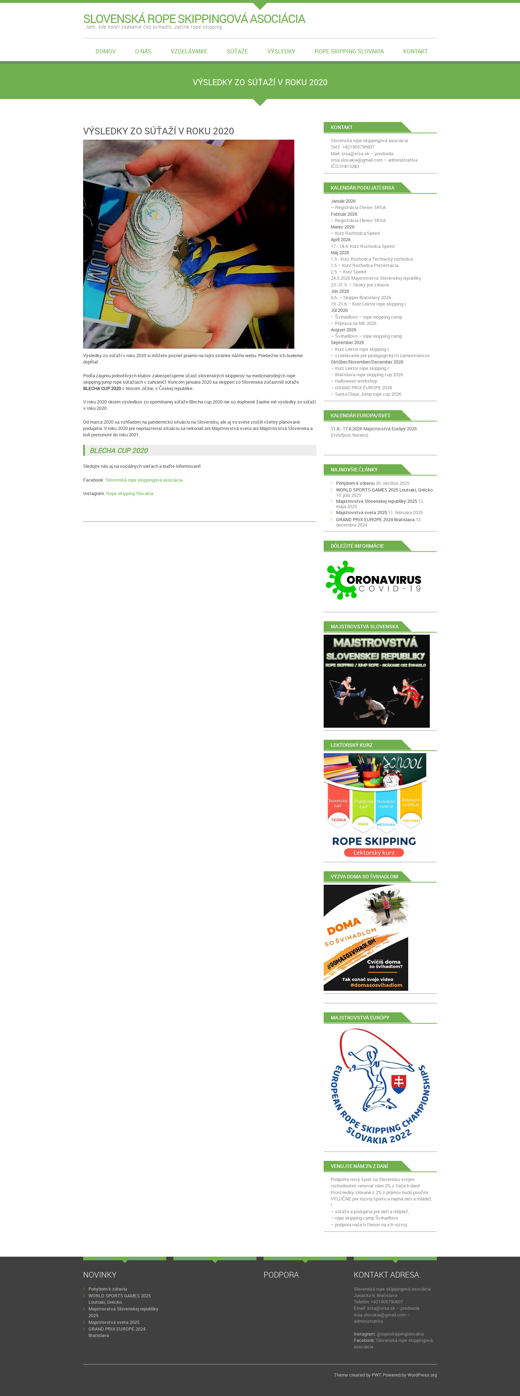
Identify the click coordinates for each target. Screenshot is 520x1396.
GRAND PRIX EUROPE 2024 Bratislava (375, 519)
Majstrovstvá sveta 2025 (361, 512)
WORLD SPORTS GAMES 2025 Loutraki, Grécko (384, 490)
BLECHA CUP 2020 (118, 450)
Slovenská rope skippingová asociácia (144, 480)
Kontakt (415, 51)
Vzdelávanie (189, 51)
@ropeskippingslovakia (400, 1334)
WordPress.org (422, 1375)
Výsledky (281, 51)
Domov (106, 51)
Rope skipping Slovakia (349, 51)
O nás (143, 51)
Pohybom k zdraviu (355, 483)
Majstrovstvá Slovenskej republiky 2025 (376, 501)
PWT (376, 1375)
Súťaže (237, 51)
